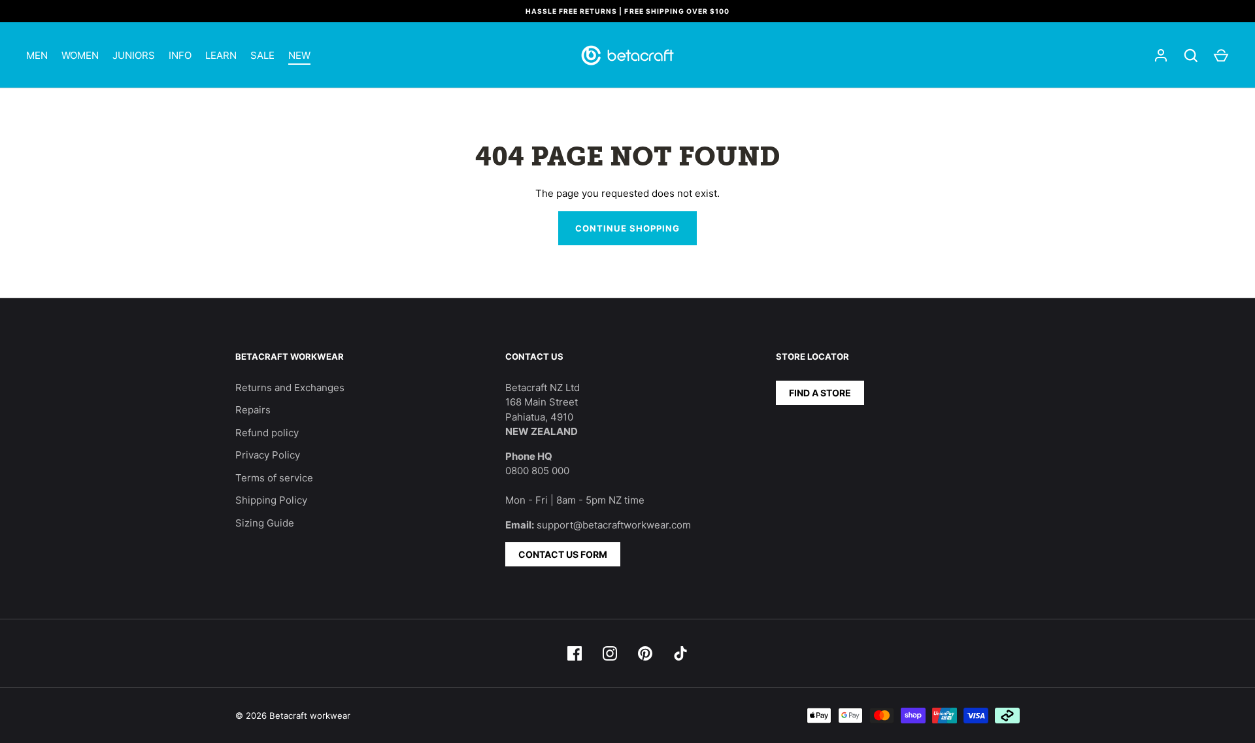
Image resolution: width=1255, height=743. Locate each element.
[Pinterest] (645, 653)
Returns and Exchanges (289, 387)
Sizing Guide (264, 523)
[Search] (1191, 55)
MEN (37, 55)
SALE (262, 55)
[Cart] (1221, 55)
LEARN (221, 55)
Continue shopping (627, 228)
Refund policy (267, 432)
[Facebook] (574, 653)
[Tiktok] (680, 653)
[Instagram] (609, 653)
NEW (299, 55)
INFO (180, 55)
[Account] (1160, 55)
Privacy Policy (267, 455)
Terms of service (274, 478)
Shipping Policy (271, 500)
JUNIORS (133, 55)
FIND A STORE (820, 392)
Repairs (253, 410)
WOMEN (80, 55)
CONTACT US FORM (562, 554)
